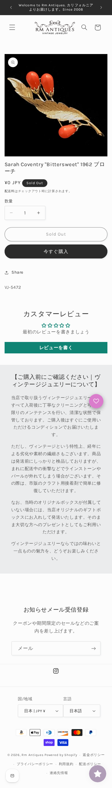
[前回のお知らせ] (11, 7)
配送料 (10, 191)
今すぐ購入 (56, 251)
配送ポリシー (90, 764)
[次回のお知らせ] (101, 7)
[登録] (93, 648)
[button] (12, 27)
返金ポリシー (94, 755)
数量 (9, 201)
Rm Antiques (32, 755)
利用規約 (66, 764)
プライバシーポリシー (35, 764)
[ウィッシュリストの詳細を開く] (96, 401)
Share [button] (17, 272)
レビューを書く (56, 347)
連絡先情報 (59, 773)
